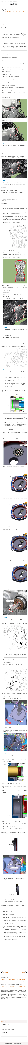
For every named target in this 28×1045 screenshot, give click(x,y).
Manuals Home (5, 1024)
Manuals (2, 1)
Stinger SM (8, 1)
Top (11, 1)
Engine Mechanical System (21, 11)
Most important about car (7, 1035)
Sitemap (14, 1)
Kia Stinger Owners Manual (8, 1027)
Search (16, 1)
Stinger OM (5, 1)
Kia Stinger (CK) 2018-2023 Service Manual (8, 11)
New (10, 1)
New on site (4, 1032)
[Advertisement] (14, 18)
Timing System (3, 12)
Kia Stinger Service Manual (8, 1029)
